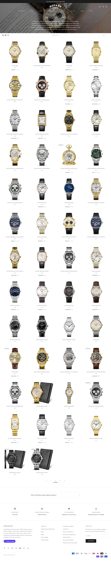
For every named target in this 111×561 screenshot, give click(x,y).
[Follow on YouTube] (20, 548)
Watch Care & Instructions (70, 543)
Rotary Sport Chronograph (42, 168)
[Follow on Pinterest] (16, 548)
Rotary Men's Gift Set (42, 406)
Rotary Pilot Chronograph (41, 99)
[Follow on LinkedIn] (28, 548)
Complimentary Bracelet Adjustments (55, 1)
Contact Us (66, 529)
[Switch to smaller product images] (5, 35)
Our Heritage (44, 537)
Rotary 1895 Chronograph (69, 236)
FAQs (42, 534)
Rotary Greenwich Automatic (15, 99)
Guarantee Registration (69, 534)
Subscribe (91, 541)
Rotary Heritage (69, 99)
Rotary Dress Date (15, 339)
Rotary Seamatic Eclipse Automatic (96, 371)
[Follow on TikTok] (24, 548)
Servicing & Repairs (68, 540)
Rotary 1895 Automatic (42, 339)
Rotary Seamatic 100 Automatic (69, 134)
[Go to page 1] (46, 480)
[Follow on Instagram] (12, 548)
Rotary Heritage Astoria (96, 65)
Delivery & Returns (68, 532)
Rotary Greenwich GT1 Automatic (15, 236)
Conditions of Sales (68, 526)
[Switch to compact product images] (8, 35)
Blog (42, 532)
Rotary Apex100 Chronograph (69, 271)
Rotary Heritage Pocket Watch (69, 168)
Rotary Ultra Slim (42, 236)
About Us (43, 526)
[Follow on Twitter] (8, 548)
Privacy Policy (44, 540)
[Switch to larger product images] (3, 35)
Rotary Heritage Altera (69, 339)
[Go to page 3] (64, 480)
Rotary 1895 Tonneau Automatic (14, 134)
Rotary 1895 (15, 65)
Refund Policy (66, 537)
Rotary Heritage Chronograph (41, 65)
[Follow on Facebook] (4, 548)
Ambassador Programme (48, 529)
